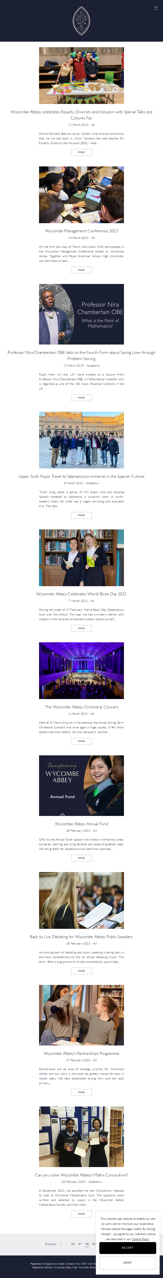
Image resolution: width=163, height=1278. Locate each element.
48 (87, 1244)
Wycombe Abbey (81, 20)
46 (73, 1244)
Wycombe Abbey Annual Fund (81, 824)
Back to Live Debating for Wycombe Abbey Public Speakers (81, 937)
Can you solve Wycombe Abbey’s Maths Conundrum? (81, 1175)
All (93, 125)
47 (80, 1244)
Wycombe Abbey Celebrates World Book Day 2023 (81, 594)
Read (81, 152)
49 (94, 1244)
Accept (128, 1248)
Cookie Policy (140, 1239)
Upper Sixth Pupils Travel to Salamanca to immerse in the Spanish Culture (81, 477)
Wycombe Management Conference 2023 (81, 231)
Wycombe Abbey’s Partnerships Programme (81, 1054)
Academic (93, 365)
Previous (50, 1244)
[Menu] (156, 8)
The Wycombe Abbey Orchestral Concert (81, 707)
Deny (128, 1262)
